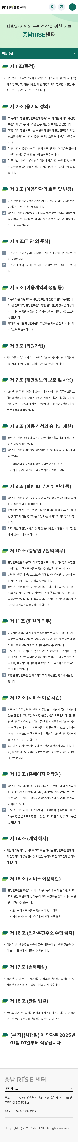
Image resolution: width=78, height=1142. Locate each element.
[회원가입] (52, 7)
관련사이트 (12, 1088)
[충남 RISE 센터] (14, 7)
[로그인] (61, 7)
